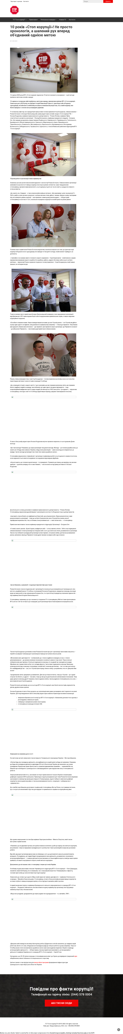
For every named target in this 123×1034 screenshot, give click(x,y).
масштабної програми (41, 962)
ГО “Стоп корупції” (19, 19)
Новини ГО (62, 19)
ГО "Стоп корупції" (51, 1024)
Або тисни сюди (61, 1003)
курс (75, 956)
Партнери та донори (16, 1)
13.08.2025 (14, 41)
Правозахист (33, 19)
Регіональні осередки (48, 19)
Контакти (26, 1)
